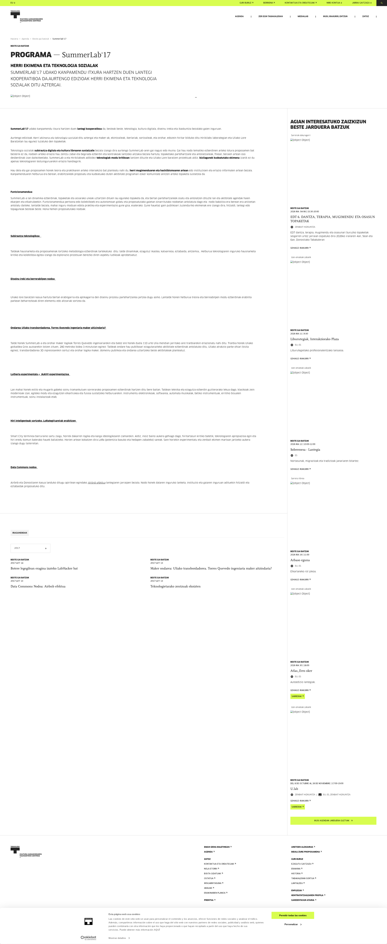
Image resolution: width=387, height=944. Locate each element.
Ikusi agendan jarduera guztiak (331, 821)
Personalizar (291, 924)
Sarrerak (297, 696)
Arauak (208, 888)
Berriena (268, 3)
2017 (17, 548)
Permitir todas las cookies (293, 915)
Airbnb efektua (96, 483)
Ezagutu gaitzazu (301, 864)
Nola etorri (210, 869)
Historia (296, 874)
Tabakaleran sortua (302, 879)
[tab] (134, 236)
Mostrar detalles (117, 938)
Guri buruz (245, 3)
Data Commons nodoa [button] (24, 467)
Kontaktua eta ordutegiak (300, 3)
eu (12, 3)
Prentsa (208, 900)
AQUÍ (157, 929)
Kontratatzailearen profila (307, 895)
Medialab (303, 17)
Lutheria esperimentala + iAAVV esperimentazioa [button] (40, 374)
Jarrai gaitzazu (361, 3)
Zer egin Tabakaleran (271, 17)
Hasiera (14, 39)
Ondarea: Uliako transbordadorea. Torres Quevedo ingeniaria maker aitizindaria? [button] (58, 328)
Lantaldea (297, 883)
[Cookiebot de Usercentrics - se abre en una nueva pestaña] (88, 938)
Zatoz (365, 17)
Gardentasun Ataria (302, 900)
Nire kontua (333, 3)
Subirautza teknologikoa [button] (26, 236)
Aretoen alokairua (302, 847)
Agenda (239, 17)
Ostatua (208, 879)
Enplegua (296, 891)
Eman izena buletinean (217, 847)
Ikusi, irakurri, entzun (335, 17)
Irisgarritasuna (212, 883)
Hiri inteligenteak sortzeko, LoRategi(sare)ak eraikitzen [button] (43, 421)
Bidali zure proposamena (305, 852)
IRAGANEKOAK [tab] (19, 533)
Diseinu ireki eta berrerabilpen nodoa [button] (33, 279)
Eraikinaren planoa (214, 893)
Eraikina (295, 869)
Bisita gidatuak (212, 874)
